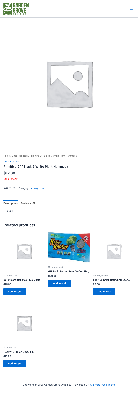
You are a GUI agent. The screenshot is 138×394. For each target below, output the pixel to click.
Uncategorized (20, 155)
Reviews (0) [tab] (28, 203)
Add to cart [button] (14, 291)
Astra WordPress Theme (101, 384)
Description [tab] (10, 203)
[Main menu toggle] (131, 8)
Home (6, 155)
